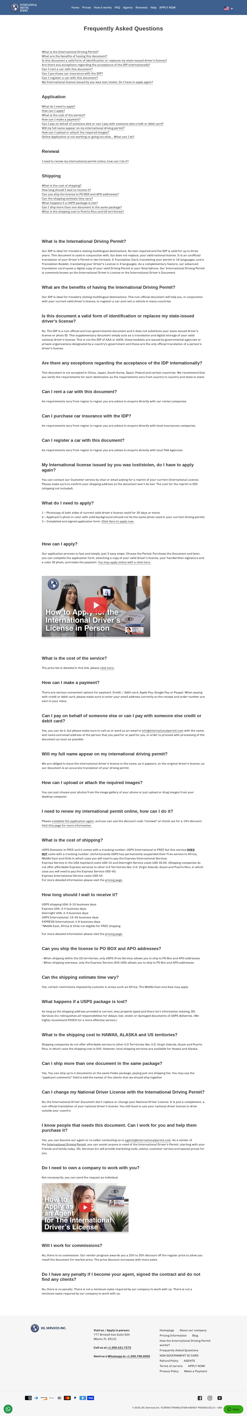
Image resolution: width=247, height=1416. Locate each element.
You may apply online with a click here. (124, 562)
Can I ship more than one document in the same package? (82, 207)
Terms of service (171, 1366)
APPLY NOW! (196, 1366)
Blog (195, 1335)
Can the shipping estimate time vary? (67, 198)
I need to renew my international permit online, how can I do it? (85, 161)
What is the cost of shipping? (61, 185)
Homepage (167, 1330)
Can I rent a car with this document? (67, 69)
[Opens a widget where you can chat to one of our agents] (233, 1409)
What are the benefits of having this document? (74, 56)
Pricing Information (173, 1335)
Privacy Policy (169, 1371)
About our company (193, 1330)
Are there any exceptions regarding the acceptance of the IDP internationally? (96, 65)
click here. (107, 668)
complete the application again (73, 821)
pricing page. (114, 880)
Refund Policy (169, 1360)
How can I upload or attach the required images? (75, 132)
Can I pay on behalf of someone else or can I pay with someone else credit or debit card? (102, 123)
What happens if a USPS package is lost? (70, 203)
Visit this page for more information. (67, 825)
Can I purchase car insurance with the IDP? (72, 73)
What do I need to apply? (58, 106)
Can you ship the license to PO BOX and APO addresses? (80, 194)
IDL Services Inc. (150, 1407)
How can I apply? (53, 110)
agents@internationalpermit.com (148, 1140)
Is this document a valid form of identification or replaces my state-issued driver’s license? (104, 60)
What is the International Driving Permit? (70, 52)
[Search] (236, 7)
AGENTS (189, 1360)
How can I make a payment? (61, 119)
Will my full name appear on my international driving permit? (83, 128)
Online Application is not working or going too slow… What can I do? (88, 136)
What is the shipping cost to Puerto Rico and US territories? (83, 211)
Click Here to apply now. (117, 521)
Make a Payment (195, 1371)
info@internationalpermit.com (162, 730)
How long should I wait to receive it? (66, 190)
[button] (228, 8)
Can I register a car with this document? (70, 77)
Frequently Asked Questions (179, 1350)
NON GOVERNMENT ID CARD (179, 1355)
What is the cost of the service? (63, 115)
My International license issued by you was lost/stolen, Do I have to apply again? (97, 82)
